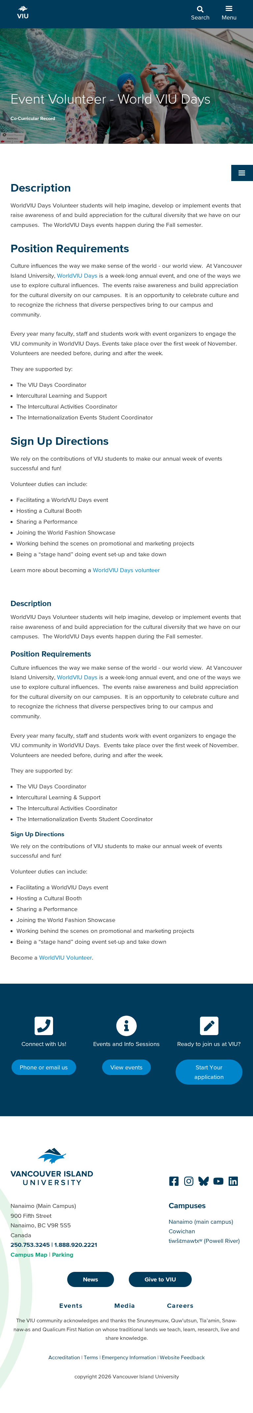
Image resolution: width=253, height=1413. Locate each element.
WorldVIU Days (77, 275)
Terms (91, 1357)
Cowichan (182, 1231)
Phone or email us (44, 1067)
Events (71, 1305)
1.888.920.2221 (75, 1244)
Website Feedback (182, 1357)
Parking (62, 1254)
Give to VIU (160, 1279)
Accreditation (64, 1357)
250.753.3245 (30, 1244)
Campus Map (29, 1254)
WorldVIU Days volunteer (126, 570)
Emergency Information (129, 1357)
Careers (180, 1305)
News (90, 1279)
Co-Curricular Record (33, 118)
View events (126, 1067)
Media (124, 1305)
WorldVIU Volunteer (65, 957)
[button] (242, 173)
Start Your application (209, 1072)
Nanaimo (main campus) (201, 1221)
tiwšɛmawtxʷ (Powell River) (204, 1240)
